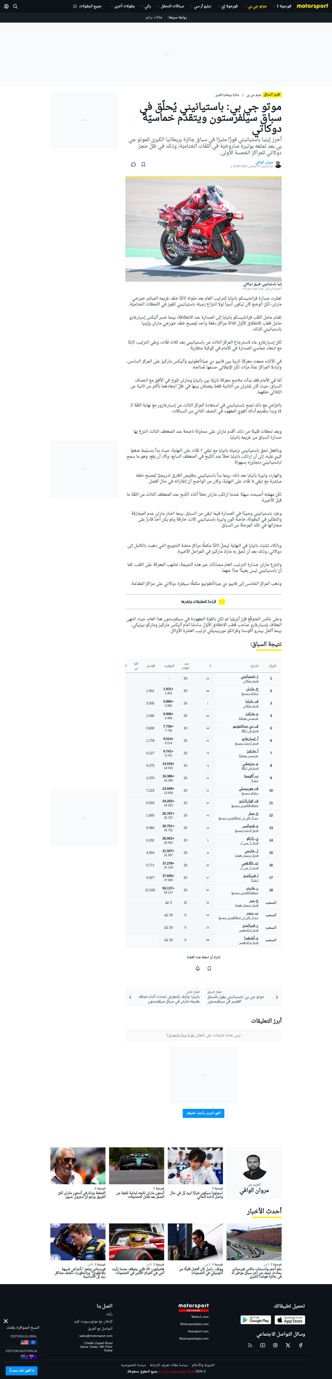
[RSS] (250, 1345)
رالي (148, 6)
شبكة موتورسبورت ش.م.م (176, 1372)
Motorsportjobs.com (194, 1324)
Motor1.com (200, 1317)
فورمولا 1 (284, 6)
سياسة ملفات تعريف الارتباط (169, 1365)
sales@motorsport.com (95, 1336)
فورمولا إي (229, 6)
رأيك (109, 1314)
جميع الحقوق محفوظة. (142, 1372)
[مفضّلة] (143, 164)
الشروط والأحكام (203, 1365)
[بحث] (15, 6)
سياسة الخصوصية (133, 1365)
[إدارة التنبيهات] (197, 968)
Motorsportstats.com (194, 1339)
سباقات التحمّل (172, 6)
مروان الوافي (264, 162)
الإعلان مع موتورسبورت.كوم (93, 1322)
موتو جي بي (257, 6)
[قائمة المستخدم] (6, 6)
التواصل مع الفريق (100, 1329)
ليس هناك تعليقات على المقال (203, 1035)
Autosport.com (198, 1332)
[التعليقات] (132, 164)
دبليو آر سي (202, 6)
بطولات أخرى (124, 6)
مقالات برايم (154, 17)
